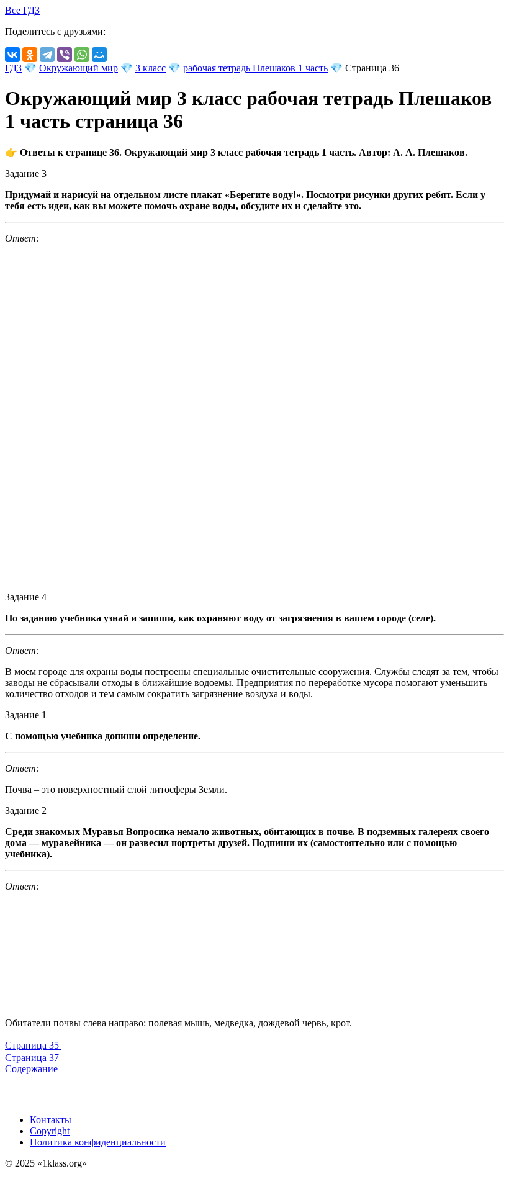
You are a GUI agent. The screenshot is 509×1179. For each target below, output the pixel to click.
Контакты (50, 1119)
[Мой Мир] (99, 54)
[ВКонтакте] (12, 54)
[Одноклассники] (29, 54)
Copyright (50, 1131)
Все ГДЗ (22, 10)
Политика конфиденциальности (98, 1142)
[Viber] (64, 54)
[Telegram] (47, 54)
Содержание (31, 1069)
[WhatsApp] (81, 54)
